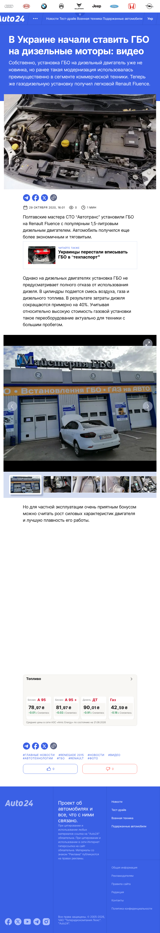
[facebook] (35, 197)
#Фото (93, 758)
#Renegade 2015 (71, 755)
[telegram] (26, 197)
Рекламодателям (123, 876)
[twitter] (44, 197)
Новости (52, 19)
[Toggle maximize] (148, 344)
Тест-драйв (68, 19)
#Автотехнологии (38, 758)
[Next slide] (148, 406)
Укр (150, 19)
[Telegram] (36, 921)
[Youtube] (27, 921)
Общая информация (124, 867)
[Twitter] (17, 921)
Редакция (118, 892)
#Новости (96, 755)
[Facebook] (8, 921)
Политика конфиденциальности (132, 908)
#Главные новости (39, 755)
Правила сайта (121, 884)
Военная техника (89, 19)
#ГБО (61, 758)
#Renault (76, 758)
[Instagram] (46, 921)
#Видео (114, 755)
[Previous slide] (12, 406)
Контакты (118, 900)
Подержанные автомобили (122, 19)
